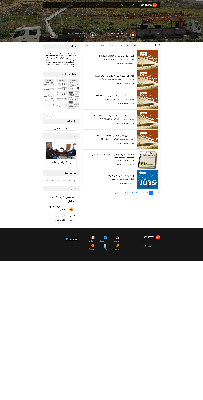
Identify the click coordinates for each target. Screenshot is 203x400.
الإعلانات (92, 241)
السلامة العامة (145, 153)
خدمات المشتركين (115, 250)
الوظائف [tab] (112, 45)
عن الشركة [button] (121, 5)
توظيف (143, 173)
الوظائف (98, 5)
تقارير (105, 249)
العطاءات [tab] (101, 45)
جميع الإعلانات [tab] (131, 45)
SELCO (148, 246)
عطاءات (143, 53)
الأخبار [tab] (120, 45)
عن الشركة (103, 241)
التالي (117, 193)
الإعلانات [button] (109, 5)
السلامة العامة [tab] (90, 45)
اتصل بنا (71, 5)
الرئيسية (131, 5)
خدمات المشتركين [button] (85, 5)
